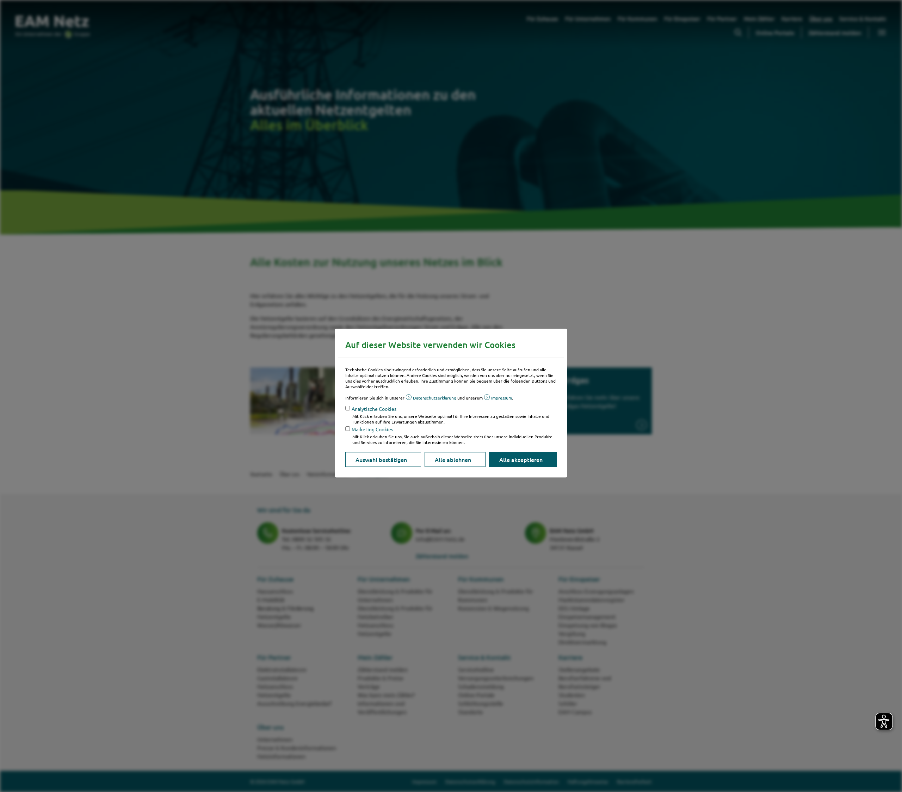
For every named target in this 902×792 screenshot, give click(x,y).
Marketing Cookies (372, 429)
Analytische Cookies (374, 409)
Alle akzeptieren (521, 459)
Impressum (501, 398)
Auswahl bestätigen (381, 459)
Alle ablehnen (453, 459)
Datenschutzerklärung (434, 398)
